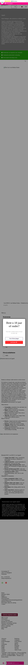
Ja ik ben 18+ (14, 342)
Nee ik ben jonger (14, 338)
